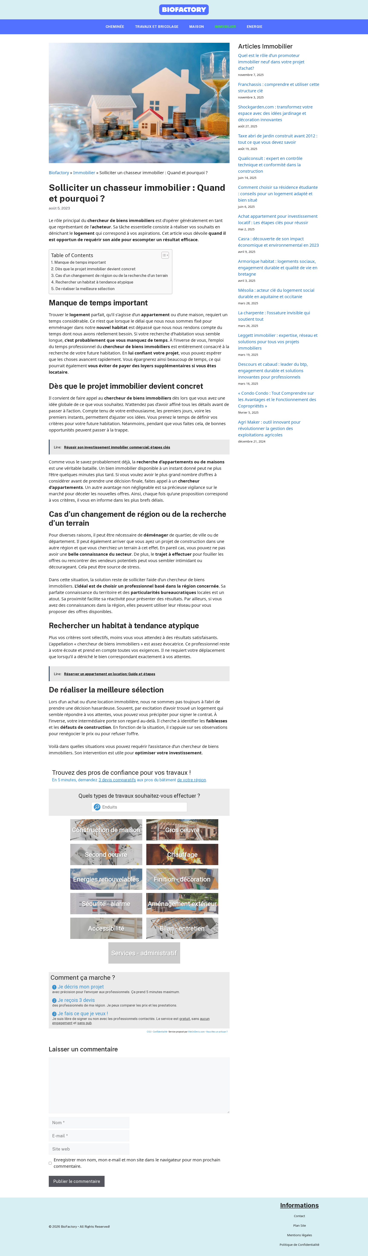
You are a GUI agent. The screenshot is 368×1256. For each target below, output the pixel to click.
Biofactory (59, 172)
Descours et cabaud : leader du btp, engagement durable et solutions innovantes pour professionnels (273, 370)
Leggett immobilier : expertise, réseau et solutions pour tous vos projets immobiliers (278, 341)
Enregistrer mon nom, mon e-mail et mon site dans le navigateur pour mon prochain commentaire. (137, 1163)
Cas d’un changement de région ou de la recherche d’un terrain (111, 275)
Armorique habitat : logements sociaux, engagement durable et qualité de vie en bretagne (277, 267)
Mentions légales (299, 1235)
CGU (149, 1032)
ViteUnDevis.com (196, 1032)
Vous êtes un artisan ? (216, 1032)
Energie (255, 27)
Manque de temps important (80, 262)
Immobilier (225, 27)
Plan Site (299, 1225)
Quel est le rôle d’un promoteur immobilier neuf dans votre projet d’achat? (271, 62)
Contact (299, 1216)
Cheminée (115, 27)
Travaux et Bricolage (157, 27)
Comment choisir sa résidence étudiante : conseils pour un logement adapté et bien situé (278, 193)
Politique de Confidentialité (299, 1244)
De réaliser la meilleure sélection (85, 288)
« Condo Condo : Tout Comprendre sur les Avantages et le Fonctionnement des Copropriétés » (277, 399)
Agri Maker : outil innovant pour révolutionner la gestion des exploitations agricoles (269, 428)
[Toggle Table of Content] (163, 255)
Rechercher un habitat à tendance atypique (94, 282)
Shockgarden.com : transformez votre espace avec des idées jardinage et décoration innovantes (275, 113)
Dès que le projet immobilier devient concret (95, 269)
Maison (196, 27)
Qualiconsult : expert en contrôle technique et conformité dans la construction (270, 164)
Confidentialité (160, 1032)
